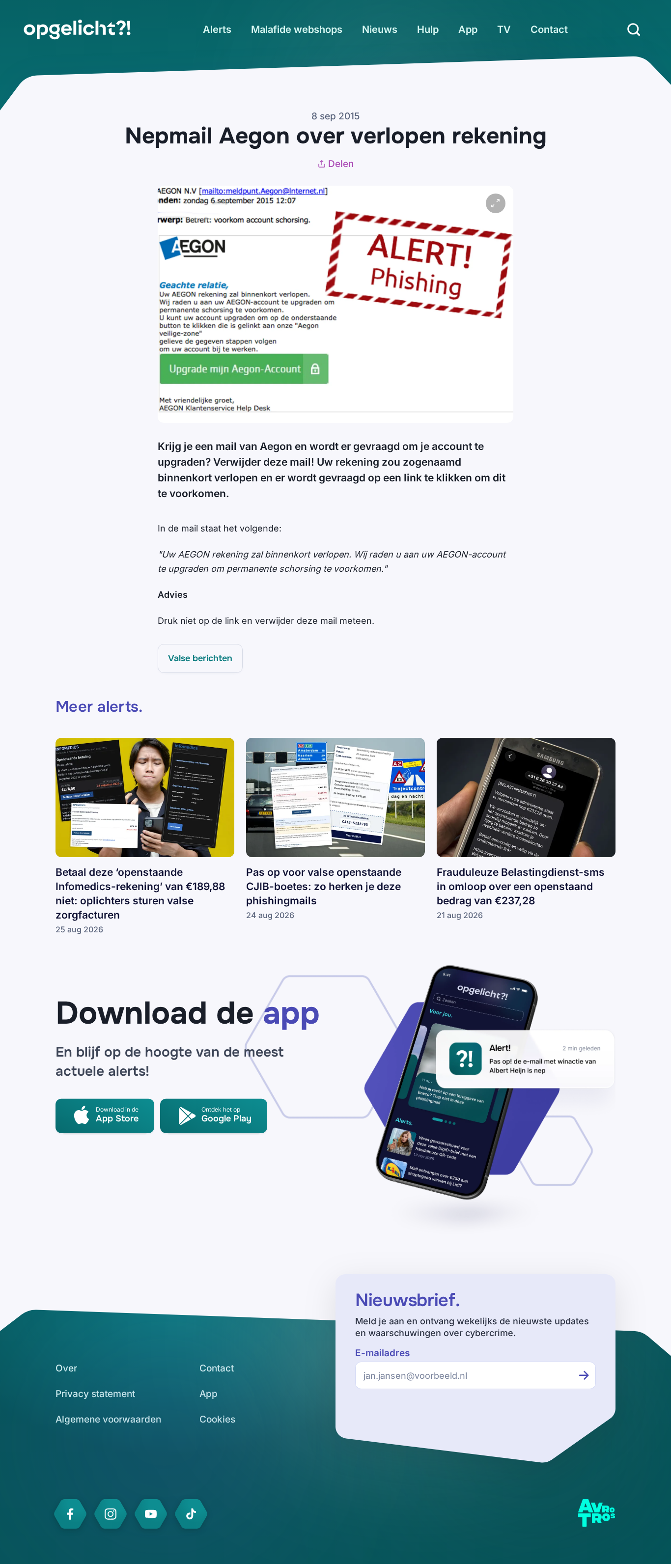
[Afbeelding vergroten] (495, 203)
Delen (341, 163)
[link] (77, 29)
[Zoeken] (633, 29)
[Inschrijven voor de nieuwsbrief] (584, 1375)
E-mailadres (382, 1353)
